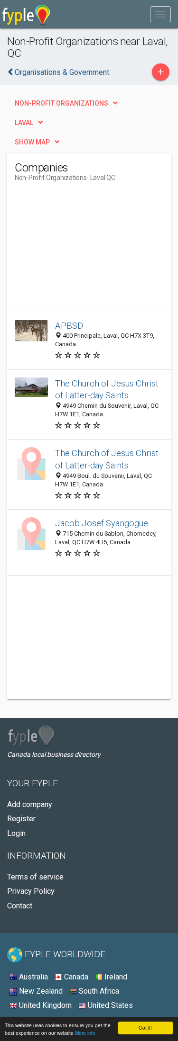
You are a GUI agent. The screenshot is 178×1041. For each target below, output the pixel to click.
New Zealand (40, 991)
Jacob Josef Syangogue (101, 523)
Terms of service (35, 876)
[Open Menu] (160, 14)
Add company (29, 804)
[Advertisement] (86, 248)
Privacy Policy (31, 891)
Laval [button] (24, 122)
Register (21, 818)
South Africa (98, 991)
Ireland (115, 976)
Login (16, 833)
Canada (75, 976)
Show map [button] (32, 142)
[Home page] (26, 14)
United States (109, 1005)
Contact (19, 905)
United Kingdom (44, 1005)
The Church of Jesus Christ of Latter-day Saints (107, 389)
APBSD (69, 326)
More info (85, 1032)
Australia (32, 976)
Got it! (145, 1027)
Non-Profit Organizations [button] (61, 103)
